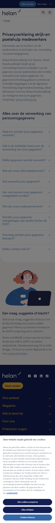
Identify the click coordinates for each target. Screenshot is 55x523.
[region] (27, 479)
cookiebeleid (11, 493)
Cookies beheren (27, 517)
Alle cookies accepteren (27, 502)
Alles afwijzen (27, 510)
